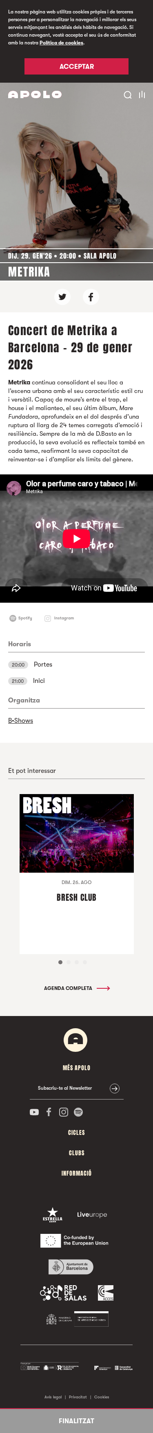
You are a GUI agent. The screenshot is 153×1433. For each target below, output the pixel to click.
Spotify (25, 618)
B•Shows (20, 720)
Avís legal (53, 1397)
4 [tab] (85, 962)
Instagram (64, 618)
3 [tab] (77, 962)
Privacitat (78, 1397)
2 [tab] (69, 962)
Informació (77, 1173)
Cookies (101, 1397)
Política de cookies (61, 43)
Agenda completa (68, 988)
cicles (76, 1132)
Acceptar (77, 66)
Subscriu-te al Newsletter (65, 1088)
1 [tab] (60, 962)
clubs (76, 1153)
